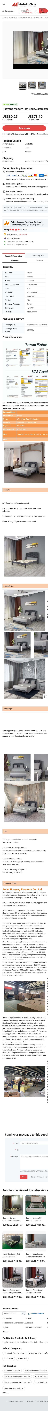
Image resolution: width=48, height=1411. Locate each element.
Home (4, 18)
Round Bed (22, 1359)
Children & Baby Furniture (14, 1353)
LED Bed (28, 1318)
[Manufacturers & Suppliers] (24, 4)
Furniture (12, 18)
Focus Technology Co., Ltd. (31, 1401)
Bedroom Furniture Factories (36, 1370)
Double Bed (8, 1359)
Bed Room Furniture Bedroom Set (17, 1376)
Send (23, 1177)
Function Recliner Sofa (33, 1327)
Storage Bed (7, 1318)
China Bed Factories (12, 1370)
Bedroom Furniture (24, 18)
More (4, 1393)
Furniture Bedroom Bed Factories (17, 1382)
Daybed (5, 1327)
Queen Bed (29, 1323)
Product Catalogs (37, 1313)
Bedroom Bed (37, 18)
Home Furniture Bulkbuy (13, 1388)
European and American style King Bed (13, 1323)
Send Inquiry (24, 128)
